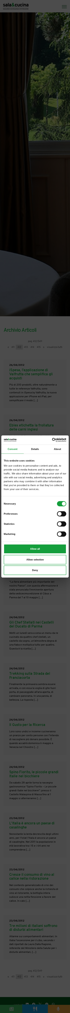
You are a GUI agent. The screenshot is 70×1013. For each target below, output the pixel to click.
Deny (35, 570)
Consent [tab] (12, 449)
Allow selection (35, 559)
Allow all (35, 548)
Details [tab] (35, 449)
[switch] (61, 513)
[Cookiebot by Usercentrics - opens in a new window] (52, 440)
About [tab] (57, 449)
